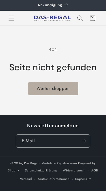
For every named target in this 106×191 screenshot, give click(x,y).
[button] (11, 18)
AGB (94, 170)
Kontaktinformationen (54, 179)
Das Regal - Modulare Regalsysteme (50, 163)
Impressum (83, 179)
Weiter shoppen (53, 88)
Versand (26, 179)
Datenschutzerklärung (41, 170)
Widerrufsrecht (74, 170)
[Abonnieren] (83, 141)
